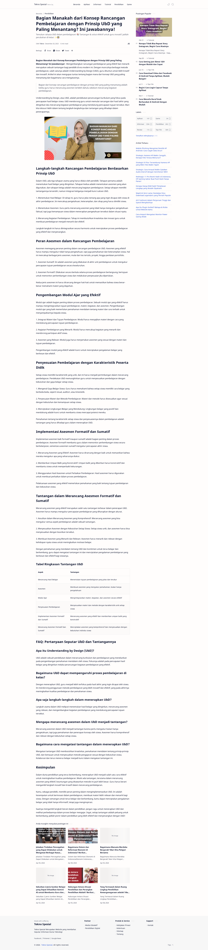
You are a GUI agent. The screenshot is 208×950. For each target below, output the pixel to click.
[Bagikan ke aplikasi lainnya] (72, 50)
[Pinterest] (46, 938)
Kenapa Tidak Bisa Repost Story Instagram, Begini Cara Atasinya (154, 44)
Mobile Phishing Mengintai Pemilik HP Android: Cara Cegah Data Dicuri (151, 149)
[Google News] (56, 938)
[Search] (172, 4)
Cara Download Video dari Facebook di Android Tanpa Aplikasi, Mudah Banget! (155, 76)
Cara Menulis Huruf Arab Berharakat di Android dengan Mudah (153, 102)
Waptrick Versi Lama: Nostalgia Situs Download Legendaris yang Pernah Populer (153, 194)
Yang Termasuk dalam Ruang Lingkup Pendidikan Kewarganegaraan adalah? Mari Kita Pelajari (114, 890)
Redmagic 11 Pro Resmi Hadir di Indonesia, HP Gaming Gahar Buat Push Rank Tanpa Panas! (153, 179)
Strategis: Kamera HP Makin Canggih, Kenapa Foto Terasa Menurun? (151, 156)
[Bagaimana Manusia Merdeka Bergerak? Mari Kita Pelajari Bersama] (115, 835)
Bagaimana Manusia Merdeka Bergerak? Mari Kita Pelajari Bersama (113, 850)
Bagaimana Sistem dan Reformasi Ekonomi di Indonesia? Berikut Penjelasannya (78, 850)
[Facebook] (37, 938)
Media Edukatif (91, 925)
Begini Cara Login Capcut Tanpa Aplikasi (153, 89)
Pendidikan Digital (92, 928)
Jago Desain (85, 945)
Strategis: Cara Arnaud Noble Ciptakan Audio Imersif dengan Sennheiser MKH (152, 170)
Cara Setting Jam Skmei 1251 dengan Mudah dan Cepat (152, 63)
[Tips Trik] (151, 70)
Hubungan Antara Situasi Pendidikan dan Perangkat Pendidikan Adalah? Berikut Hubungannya (81, 890)
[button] (168, 4)
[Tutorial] (151, 40)
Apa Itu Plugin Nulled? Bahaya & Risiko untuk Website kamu (151, 208)
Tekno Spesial (40, 4)
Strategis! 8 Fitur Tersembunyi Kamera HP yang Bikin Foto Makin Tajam (153, 163)
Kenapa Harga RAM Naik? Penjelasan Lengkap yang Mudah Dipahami (151, 187)
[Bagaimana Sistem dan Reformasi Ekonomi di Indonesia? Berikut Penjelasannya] (83, 835)
